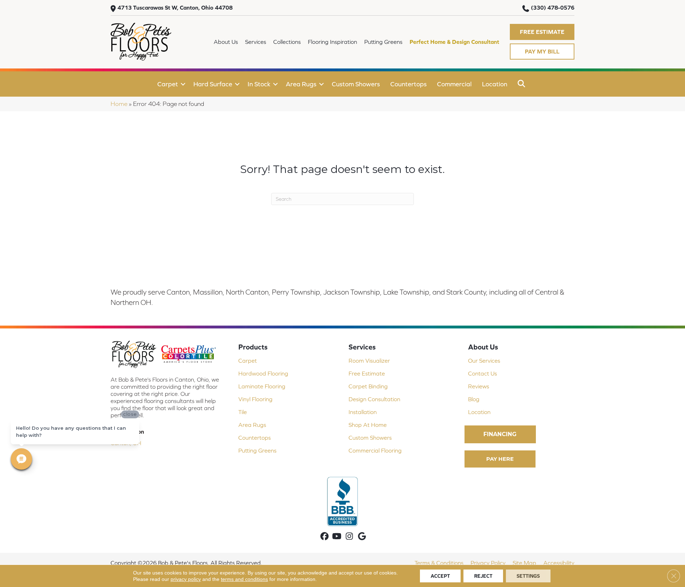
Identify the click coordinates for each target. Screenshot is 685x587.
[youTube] (337, 537)
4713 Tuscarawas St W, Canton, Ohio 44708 (175, 7)
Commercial (454, 84)
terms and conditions (244, 579)
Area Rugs (301, 84)
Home (119, 103)
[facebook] (324, 537)
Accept (440, 576)
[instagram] (349, 537)
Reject (483, 576)
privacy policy (186, 579)
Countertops (408, 84)
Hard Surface (212, 84)
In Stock (259, 84)
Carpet (167, 84)
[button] (542, 32)
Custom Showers (356, 84)
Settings (528, 576)
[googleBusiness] (362, 537)
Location (494, 84)
